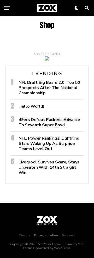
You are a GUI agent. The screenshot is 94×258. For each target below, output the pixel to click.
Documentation (46, 235)
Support (68, 235)
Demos (24, 235)
